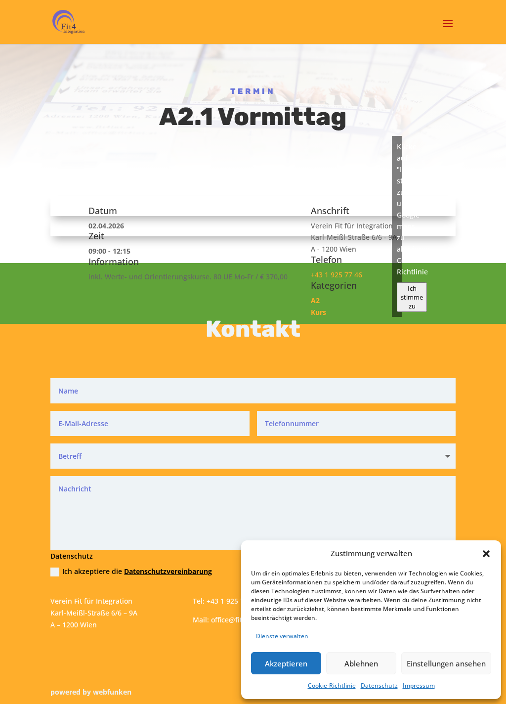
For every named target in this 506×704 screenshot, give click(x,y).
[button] (486, 554)
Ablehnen (361, 663)
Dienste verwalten (282, 636)
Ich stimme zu (412, 297)
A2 (315, 300)
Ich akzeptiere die (137, 571)
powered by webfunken (90, 692)
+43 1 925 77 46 (336, 274)
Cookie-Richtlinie (332, 685)
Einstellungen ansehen (446, 663)
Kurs (318, 312)
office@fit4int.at (237, 619)
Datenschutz (379, 685)
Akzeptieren (286, 663)
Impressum (419, 685)
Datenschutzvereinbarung (168, 571)
